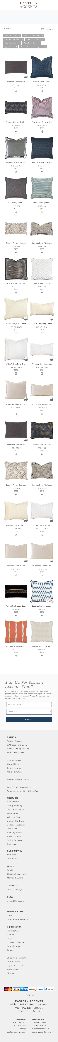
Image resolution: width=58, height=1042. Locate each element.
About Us (11, 854)
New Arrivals (13, 801)
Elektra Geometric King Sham (19, 122)
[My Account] (50, 5)
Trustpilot (29, 995)
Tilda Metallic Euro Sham (43, 283)
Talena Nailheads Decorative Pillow (21, 606)
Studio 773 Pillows (15, 752)
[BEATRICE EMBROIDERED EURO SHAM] (42, 603)
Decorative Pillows (16, 809)
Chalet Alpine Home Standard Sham (22, 445)
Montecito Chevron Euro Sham (19, 162)
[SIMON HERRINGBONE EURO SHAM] (42, 200)
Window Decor (14, 817)
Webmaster (12, 969)
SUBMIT (29, 719)
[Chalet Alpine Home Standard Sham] (16, 442)
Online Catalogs (14, 889)
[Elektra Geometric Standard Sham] (42, 442)
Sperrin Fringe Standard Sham (19, 485)
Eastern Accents (14, 741)
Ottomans (12, 828)
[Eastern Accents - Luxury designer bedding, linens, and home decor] (29, 4)
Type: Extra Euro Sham (32, 35)
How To (10, 934)
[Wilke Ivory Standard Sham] (16, 522)
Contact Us (12, 858)
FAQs (9, 938)
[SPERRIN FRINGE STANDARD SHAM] (16, 482)
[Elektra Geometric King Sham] (16, 119)
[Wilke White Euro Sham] (16, 361)
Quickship (11, 844)
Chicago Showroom (16, 874)
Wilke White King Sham (42, 364)
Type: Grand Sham (30, 43)
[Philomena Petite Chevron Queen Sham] (16, 563)
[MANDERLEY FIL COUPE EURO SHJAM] (42, 643)
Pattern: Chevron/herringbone (32, 47)
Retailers (11, 870)
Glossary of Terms (15, 942)
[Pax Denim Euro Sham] (42, 159)
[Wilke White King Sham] (42, 361)
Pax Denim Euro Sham (42, 162)
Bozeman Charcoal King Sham (19, 82)
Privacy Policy (35, 696)
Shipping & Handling (16, 958)
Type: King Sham (11, 43)
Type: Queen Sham (34, 39)
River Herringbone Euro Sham (19, 203)
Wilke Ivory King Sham (42, 324)
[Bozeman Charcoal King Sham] (16, 79)
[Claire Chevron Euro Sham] (42, 79)
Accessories (12, 813)
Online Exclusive (14, 840)
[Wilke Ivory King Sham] (42, 321)
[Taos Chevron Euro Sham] (16, 280)
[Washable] (26, 78)
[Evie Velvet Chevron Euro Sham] (42, 119)
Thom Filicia (13, 764)
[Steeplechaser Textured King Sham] (42, 240)
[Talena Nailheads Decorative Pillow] (16, 603)
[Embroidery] (26, 158)
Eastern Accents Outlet (18, 779)
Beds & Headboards (16, 825)
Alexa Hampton (14, 772)
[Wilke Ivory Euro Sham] (16, 321)
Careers (10, 950)
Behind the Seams (15, 901)
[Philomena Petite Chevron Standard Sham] (42, 563)
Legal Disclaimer (15, 965)
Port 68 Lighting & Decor (19, 787)
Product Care (13, 931)
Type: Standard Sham (12, 39)
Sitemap (11, 973)
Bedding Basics (14, 832)
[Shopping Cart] (53, 5)
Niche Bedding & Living (18, 748)
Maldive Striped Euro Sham (18, 646)
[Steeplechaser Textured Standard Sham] (42, 482)
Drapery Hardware (15, 821)
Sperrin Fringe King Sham (17, 243)
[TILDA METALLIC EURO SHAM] (42, 280)
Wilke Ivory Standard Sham (18, 525)
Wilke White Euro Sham (16, 364)
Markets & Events (15, 878)
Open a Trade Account (17, 919)
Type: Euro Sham (11, 35)
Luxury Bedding (14, 805)
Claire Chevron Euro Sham (43, 82)
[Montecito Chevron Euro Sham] (16, 159)
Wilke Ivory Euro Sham (16, 324)
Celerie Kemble (14, 768)
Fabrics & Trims (14, 836)
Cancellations (13, 946)
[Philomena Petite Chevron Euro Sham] (16, 401)
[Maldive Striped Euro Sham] (16, 643)
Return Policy (13, 961)
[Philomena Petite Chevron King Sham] (42, 401)
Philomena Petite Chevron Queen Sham (23, 566)
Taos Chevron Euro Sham (17, 283)
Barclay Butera (14, 760)
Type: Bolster (9, 47)
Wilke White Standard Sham (44, 525)
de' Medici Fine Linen (17, 745)
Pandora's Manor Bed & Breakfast (22, 791)
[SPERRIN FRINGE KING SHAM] (16, 240)
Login (9, 915)
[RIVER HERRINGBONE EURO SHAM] (16, 200)
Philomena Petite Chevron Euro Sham (22, 404)
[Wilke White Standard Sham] (42, 522)
